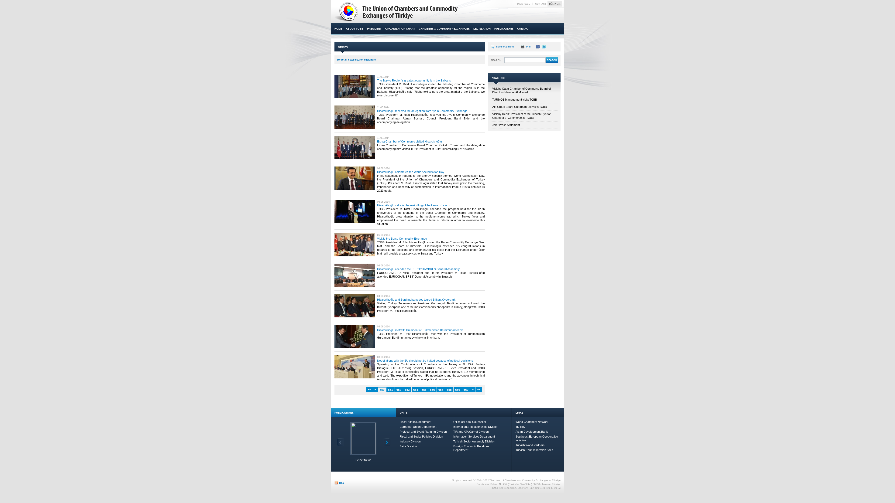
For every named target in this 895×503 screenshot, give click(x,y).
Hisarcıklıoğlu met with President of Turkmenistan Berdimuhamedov (420, 330)
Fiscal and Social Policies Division (421, 436)
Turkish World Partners (530, 445)
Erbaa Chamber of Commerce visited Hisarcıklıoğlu (409, 141)
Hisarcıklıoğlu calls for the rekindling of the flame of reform (413, 205)
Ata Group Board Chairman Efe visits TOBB (519, 107)
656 (432, 389)
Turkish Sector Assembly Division (474, 441)
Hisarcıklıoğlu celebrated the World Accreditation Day (410, 172)
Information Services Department (474, 436)
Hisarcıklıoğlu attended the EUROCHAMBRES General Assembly (418, 269)
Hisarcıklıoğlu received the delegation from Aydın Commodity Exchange (422, 111)
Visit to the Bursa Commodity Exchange (402, 238)
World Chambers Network (532, 422)
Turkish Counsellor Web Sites (534, 450)
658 (449, 389)
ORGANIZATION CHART (400, 28)
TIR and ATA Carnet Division (471, 431)
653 (407, 389)
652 (398, 389)
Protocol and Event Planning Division (423, 431)
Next (386, 442)
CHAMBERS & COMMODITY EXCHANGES (444, 28)
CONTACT (540, 4)
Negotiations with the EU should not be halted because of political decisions (425, 360)
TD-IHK (520, 426)
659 (457, 389)
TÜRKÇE (555, 4)
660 (466, 389)
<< (369, 389)
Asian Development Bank (532, 431)
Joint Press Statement (506, 125)
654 (415, 389)
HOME (338, 28)
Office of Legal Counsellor (469, 422)
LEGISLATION (482, 28)
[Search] (552, 62)
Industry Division (410, 441)
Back (340, 442)
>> (478, 389)
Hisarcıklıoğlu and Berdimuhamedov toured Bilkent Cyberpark (416, 299)
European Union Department (418, 426)
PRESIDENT (374, 28)
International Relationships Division (475, 426)
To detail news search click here (356, 59)
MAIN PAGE (523, 4)
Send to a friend (505, 46)
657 (440, 389)
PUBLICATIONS (503, 28)
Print (528, 46)
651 (390, 389)
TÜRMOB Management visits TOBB (514, 99)
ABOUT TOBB (354, 28)
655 (424, 389)
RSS (341, 482)
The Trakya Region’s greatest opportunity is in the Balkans (414, 80)
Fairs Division (408, 446)
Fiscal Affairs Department (415, 422)
